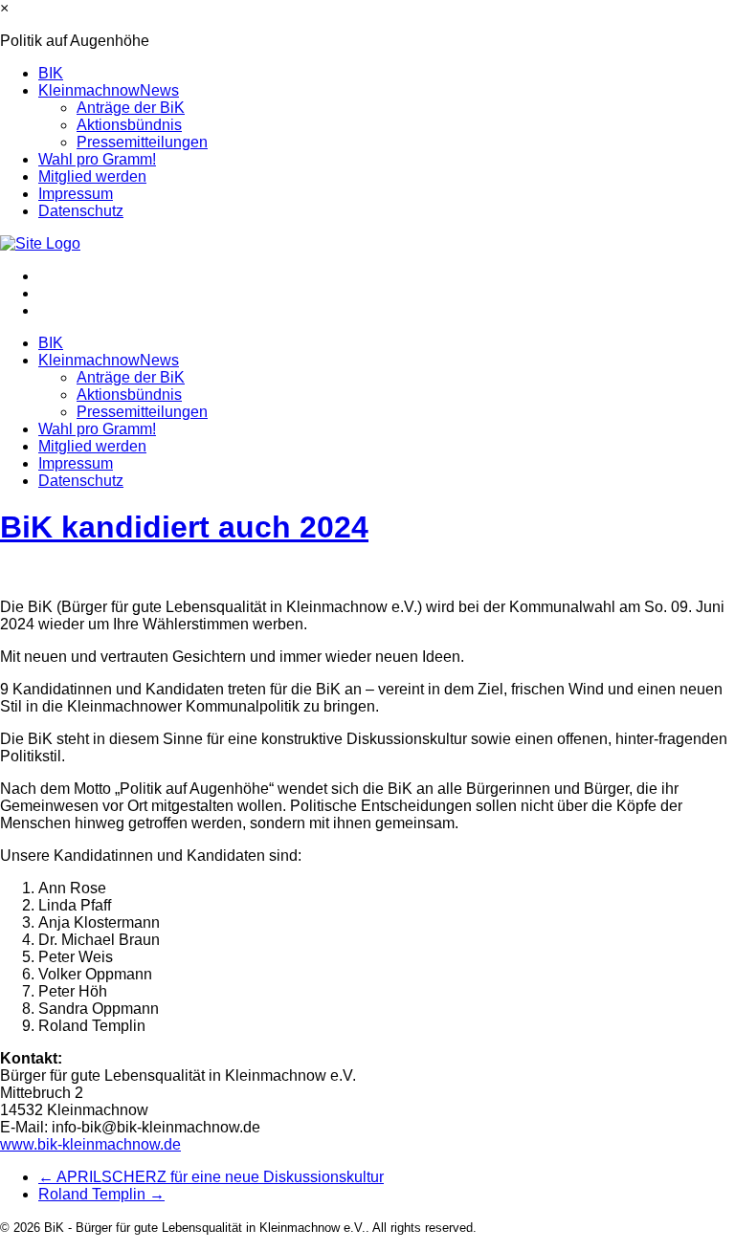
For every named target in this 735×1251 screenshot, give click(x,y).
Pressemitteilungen (142, 142)
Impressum (75, 194)
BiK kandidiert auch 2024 (184, 527)
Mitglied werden (92, 176)
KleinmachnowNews (108, 90)
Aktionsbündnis (129, 125)
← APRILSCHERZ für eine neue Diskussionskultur (211, 1177)
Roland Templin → (101, 1194)
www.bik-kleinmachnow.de (90, 1144)
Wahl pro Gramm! (97, 159)
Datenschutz (80, 211)
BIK (50, 73)
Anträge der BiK (131, 107)
